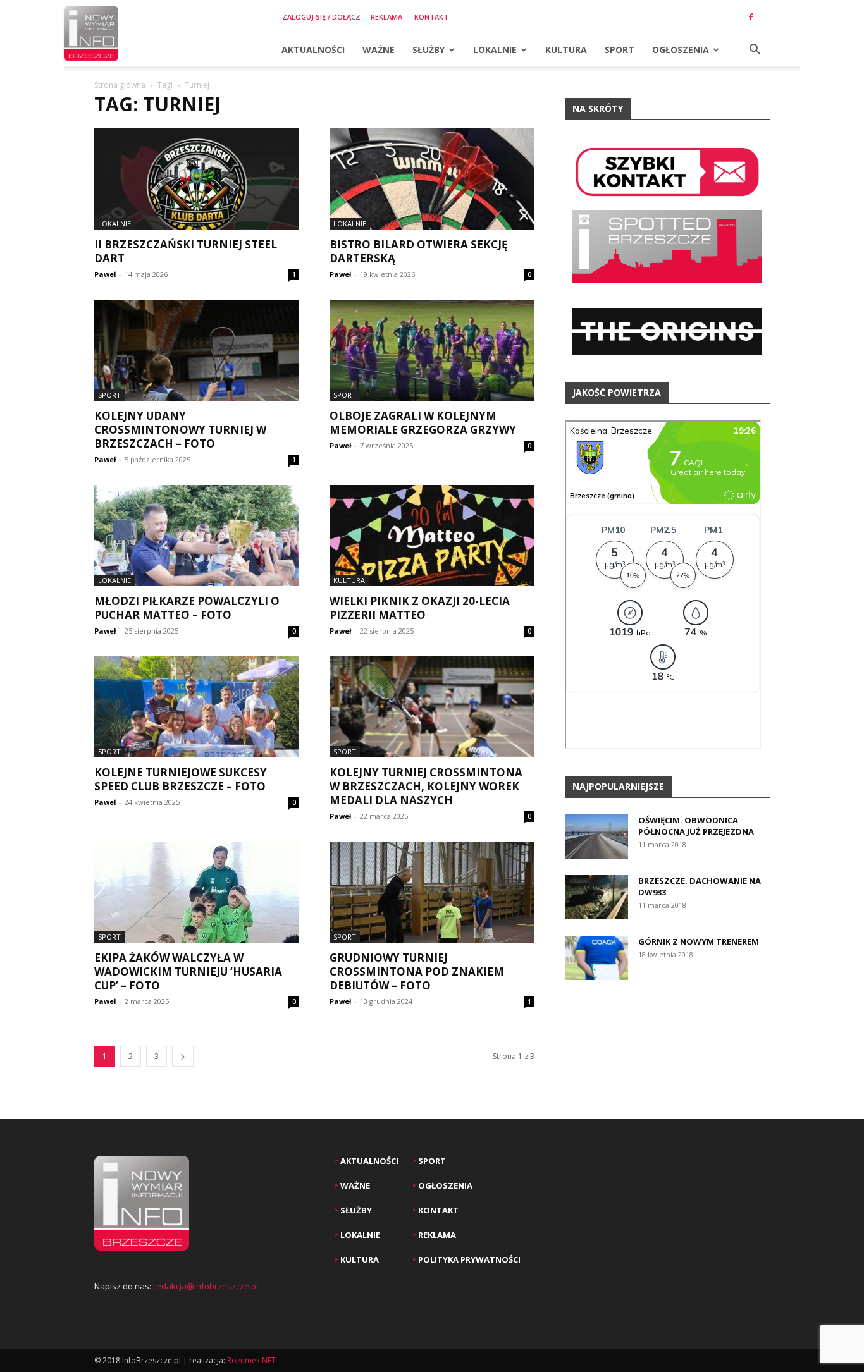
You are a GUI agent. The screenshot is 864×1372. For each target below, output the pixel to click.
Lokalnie (495, 50)
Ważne (378, 50)
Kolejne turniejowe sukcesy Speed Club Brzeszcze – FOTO (180, 779)
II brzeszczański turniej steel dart (185, 251)
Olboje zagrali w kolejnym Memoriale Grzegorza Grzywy (423, 422)
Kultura (566, 50)
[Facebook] (750, 17)
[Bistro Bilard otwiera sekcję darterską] (432, 179)
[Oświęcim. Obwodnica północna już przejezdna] (596, 836)
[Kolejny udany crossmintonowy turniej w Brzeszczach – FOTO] (196, 350)
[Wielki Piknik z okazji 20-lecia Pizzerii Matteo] (432, 535)
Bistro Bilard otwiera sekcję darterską (419, 251)
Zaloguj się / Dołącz (321, 16)
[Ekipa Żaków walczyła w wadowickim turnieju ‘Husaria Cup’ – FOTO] (196, 892)
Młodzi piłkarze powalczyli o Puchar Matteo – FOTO (187, 608)
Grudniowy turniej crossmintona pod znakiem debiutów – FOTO (417, 971)
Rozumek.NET (251, 1360)
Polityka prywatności (468, 1259)
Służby (428, 50)
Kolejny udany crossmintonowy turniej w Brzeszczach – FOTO (180, 429)
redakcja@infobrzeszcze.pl (205, 1286)
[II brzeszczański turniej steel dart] (196, 179)
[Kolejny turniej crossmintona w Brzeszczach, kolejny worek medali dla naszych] (432, 706)
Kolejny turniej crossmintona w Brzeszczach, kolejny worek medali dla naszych (426, 786)
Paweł (105, 274)
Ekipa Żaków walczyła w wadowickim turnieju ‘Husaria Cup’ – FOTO (188, 971)
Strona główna (119, 85)
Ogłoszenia (680, 50)
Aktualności (313, 50)
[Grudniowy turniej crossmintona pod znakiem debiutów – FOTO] (432, 892)
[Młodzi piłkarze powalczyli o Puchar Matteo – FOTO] (196, 535)
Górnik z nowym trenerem (698, 941)
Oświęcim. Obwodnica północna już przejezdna (696, 825)
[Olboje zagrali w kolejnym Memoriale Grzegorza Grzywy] (432, 350)
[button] (754, 51)
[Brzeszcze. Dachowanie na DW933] (596, 897)
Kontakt (431, 16)
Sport (619, 50)
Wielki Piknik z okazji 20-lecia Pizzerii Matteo (420, 608)
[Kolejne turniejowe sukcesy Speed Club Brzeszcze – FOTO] (196, 706)
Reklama (386, 16)
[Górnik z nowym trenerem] (596, 958)
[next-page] (183, 1056)
